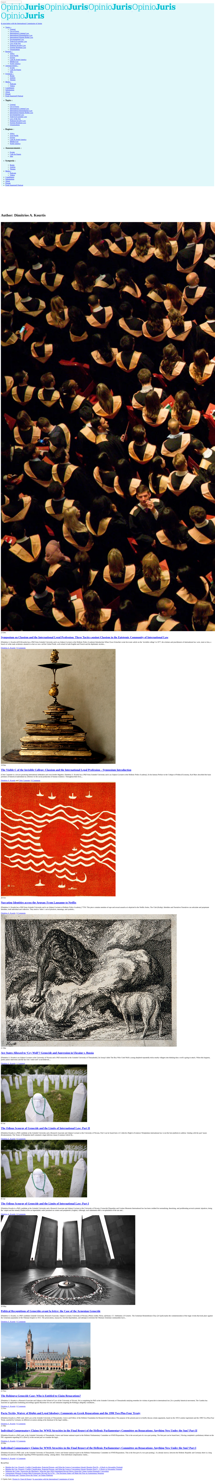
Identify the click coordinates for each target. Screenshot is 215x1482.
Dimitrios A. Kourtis (8, 648)
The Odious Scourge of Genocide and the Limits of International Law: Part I (45, 1203)
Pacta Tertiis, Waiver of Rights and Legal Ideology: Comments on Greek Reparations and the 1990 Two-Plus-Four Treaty (70, 1413)
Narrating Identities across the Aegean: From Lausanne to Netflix (38, 902)
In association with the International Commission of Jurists (21, 23)
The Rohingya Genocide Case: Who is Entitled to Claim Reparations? (41, 1395)
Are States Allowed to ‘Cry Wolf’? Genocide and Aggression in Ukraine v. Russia (47, 1052)
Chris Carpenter (24, 780)
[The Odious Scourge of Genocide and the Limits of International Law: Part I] (44, 1197)
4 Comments (21, 1458)
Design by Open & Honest (22, 1479)
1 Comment (21, 1063)
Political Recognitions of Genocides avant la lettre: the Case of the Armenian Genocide (50, 1311)
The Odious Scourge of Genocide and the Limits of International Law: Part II (45, 1128)
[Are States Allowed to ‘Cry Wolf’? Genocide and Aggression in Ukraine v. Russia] (89, 1046)
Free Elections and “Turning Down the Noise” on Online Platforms (29, 1475)
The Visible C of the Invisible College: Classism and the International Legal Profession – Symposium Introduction (66, 769)
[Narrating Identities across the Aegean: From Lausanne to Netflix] (58, 896)
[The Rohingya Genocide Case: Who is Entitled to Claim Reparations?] (45, 1389)
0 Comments (21, 648)
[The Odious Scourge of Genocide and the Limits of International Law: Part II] (44, 1121)
